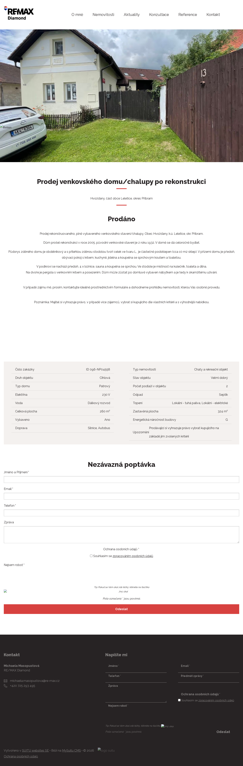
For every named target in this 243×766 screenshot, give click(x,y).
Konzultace (159, 14)
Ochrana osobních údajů (21, 756)
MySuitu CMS (71, 750)
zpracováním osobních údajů (133, 556)
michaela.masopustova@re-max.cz (35, 681)
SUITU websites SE (35, 750)
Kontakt (213, 14)
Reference (187, 14)
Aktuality (132, 14)
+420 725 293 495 (22, 686)
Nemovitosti (103, 14)
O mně (77, 14)
